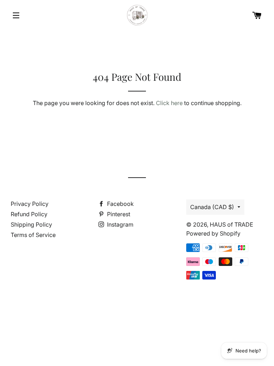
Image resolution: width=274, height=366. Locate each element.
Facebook (120, 203)
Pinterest (118, 214)
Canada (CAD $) (212, 207)
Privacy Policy (30, 203)
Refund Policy (29, 214)
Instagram (119, 224)
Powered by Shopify (213, 233)
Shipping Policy (31, 224)
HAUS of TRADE (231, 224)
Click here (169, 103)
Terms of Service (33, 234)
